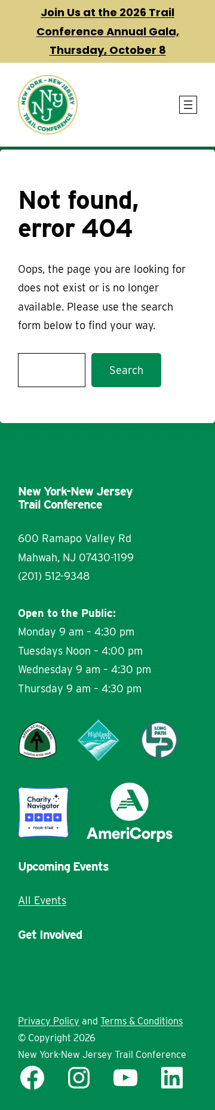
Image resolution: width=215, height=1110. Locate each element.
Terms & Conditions (141, 1021)
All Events (42, 900)
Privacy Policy (48, 1021)
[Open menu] (188, 105)
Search (126, 370)
